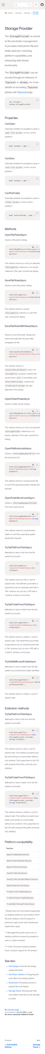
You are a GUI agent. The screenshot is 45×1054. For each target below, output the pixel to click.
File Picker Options (17, 974)
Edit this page (13, 1010)
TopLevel (21, 92)
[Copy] (37, 100)
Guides (10, 13)
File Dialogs (13, 966)
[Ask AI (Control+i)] (35, 4)
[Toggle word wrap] (33, 247)
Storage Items (15, 991)
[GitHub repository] (42, 4)
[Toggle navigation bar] (3, 5)
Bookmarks (13, 982)
